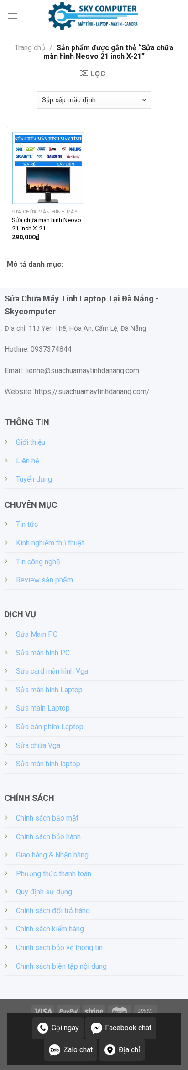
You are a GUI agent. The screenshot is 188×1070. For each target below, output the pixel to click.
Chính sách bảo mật (47, 818)
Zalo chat (78, 1049)
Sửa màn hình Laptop (49, 690)
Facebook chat (128, 1027)
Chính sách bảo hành (48, 836)
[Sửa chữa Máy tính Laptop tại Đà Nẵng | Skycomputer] (94, 16)
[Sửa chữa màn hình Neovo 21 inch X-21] (48, 168)
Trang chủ (30, 47)
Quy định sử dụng (44, 892)
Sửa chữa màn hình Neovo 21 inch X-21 (46, 224)
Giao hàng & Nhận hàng (52, 855)
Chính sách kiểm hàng (50, 929)
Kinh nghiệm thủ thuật (50, 543)
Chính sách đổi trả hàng (53, 910)
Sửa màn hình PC (43, 653)
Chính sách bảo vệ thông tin (59, 947)
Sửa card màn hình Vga (52, 671)
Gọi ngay (65, 1027)
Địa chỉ (129, 1049)
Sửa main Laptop (43, 708)
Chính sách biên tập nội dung (61, 966)
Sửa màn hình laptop (48, 763)
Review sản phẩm (44, 580)
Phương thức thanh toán (53, 873)
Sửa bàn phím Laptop (50, 726)
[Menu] (12, 16)
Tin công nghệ (38, 561)
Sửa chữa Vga (38, 745)
